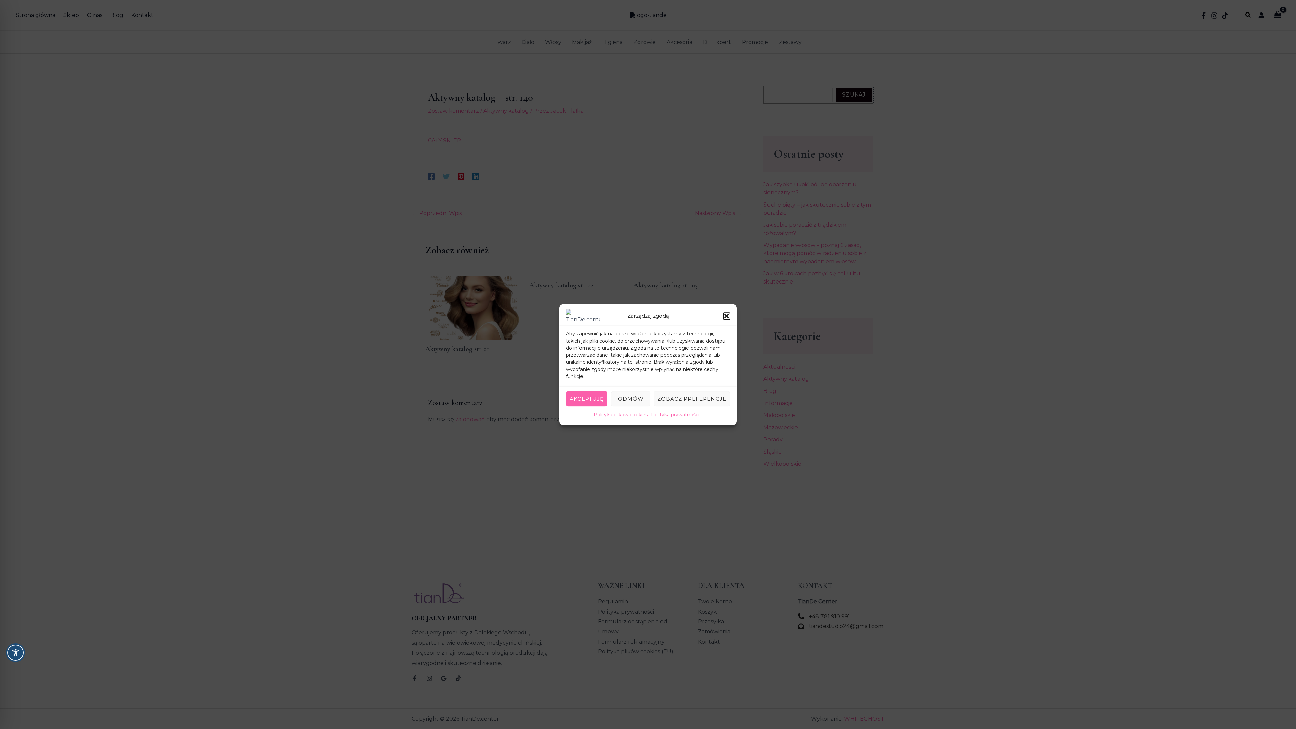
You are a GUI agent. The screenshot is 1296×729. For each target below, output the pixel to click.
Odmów (631, 399)
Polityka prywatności (675, 415)
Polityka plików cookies (621, 415)
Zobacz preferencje (691, 399)
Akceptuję (587, 399)
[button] (726, 316)
